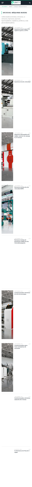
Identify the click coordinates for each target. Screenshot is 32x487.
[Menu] (3, 2)
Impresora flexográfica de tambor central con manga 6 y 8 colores (22, 136)
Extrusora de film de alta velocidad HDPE (21, 187)
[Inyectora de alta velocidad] (7, 104)
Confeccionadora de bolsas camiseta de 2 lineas (22, 398)
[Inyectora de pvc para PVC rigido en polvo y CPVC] (7, 51)
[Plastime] (16, 2)
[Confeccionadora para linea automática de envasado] (7, 367)
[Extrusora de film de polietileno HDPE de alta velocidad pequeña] (7, 262)
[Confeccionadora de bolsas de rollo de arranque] (7, 314)
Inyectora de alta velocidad (22, 82)
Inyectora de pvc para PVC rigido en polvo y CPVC (22, 29)
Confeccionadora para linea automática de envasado (20, 347)
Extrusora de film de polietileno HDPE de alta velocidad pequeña (21, 241)
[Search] (29, 2)
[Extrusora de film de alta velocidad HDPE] (7, 209)
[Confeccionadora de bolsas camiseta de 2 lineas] (7, 420)
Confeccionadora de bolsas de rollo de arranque (22, 293)
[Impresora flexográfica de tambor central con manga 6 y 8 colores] (7, 156)
